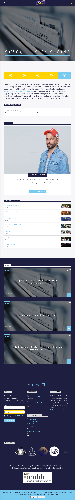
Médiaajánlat (33, 429)
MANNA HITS (10, 244)
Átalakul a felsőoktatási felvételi (38, 315)
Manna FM (37, 384)
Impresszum (33, 421)
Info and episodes (37, 191)
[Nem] (73, 495)
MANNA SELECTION (13, 225)
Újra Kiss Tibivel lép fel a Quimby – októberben (38, 281)
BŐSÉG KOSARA (12, 212)
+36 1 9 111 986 (35, 396)
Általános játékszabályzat (37, 431)
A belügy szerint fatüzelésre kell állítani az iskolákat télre (38, 348)
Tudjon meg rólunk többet (59, 410)
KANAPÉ (8, 231)
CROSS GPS (10, 238)
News (37, 47)
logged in (19, 113)
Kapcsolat (32, 419)
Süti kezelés (33, 426)
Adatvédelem (33, 424)
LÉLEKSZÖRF (10, 218)
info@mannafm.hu (36, 402)
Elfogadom (34, 497)
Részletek (41, 497)
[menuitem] (37, 436)
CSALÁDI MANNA (12, 205)
